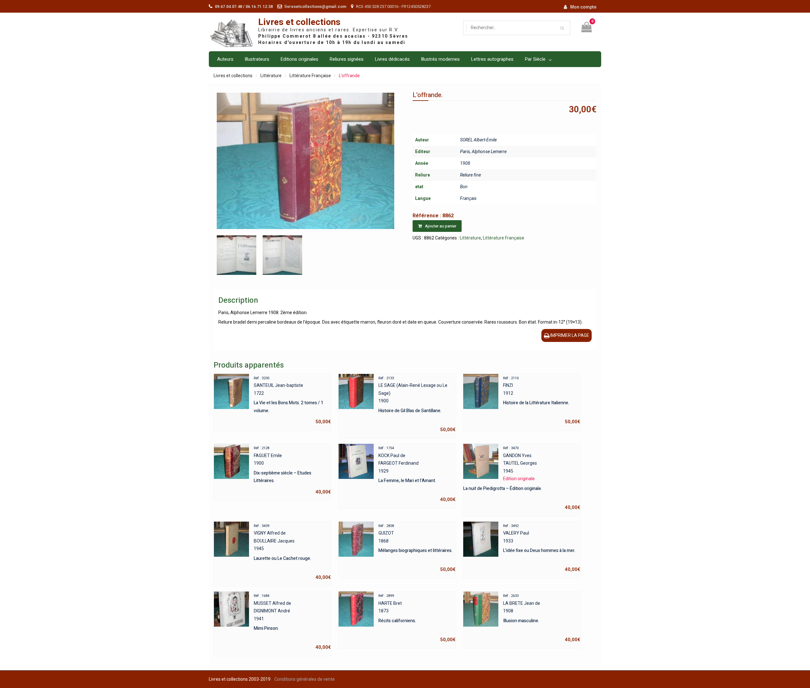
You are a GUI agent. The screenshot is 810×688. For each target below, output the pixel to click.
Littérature (271, 75)
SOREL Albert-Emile (478, 139)
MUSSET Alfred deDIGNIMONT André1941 (292, 622)
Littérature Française (310, 75)
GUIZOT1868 (417, 548)
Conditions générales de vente (304, 679)
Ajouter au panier (440, 226)
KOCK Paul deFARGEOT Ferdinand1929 (417, 474)
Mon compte (583, 6)
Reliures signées (346, 59)
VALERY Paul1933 (541, 548)
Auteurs (225, 59)
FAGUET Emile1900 (292, 470)
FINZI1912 (541, 400)
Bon (464, 186)
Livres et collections (299, 22)
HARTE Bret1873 (417, 618)
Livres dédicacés (392, 59)
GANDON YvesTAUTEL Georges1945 (521, 478)
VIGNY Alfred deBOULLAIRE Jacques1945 (292, 552)
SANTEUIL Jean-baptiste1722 (292, 400)
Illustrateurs (257, 59)
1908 (465, 163)
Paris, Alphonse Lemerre (483, 151)
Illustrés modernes (440, 59)
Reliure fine (470, 174)
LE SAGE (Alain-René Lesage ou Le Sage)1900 (417, 404)
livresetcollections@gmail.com (315, 6)
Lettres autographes (492, 59)
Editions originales (299, 59)
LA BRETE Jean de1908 (541, 618)
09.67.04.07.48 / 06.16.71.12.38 (244, 6)
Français (468, 198)
